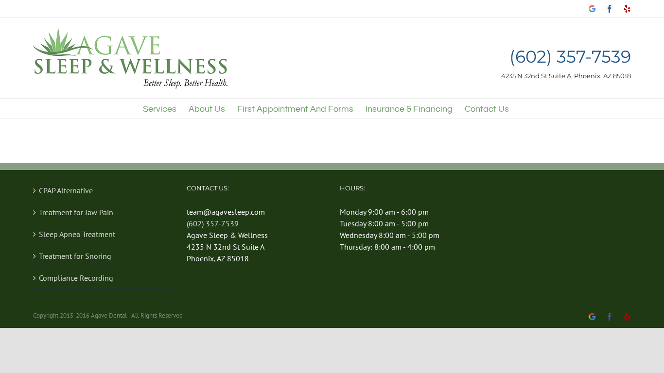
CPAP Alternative (66, 190)
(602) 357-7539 (570, 57)
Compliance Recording (76, 278)
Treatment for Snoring (75, 256)
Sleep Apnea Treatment (77, 234)
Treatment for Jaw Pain (76, 212)
